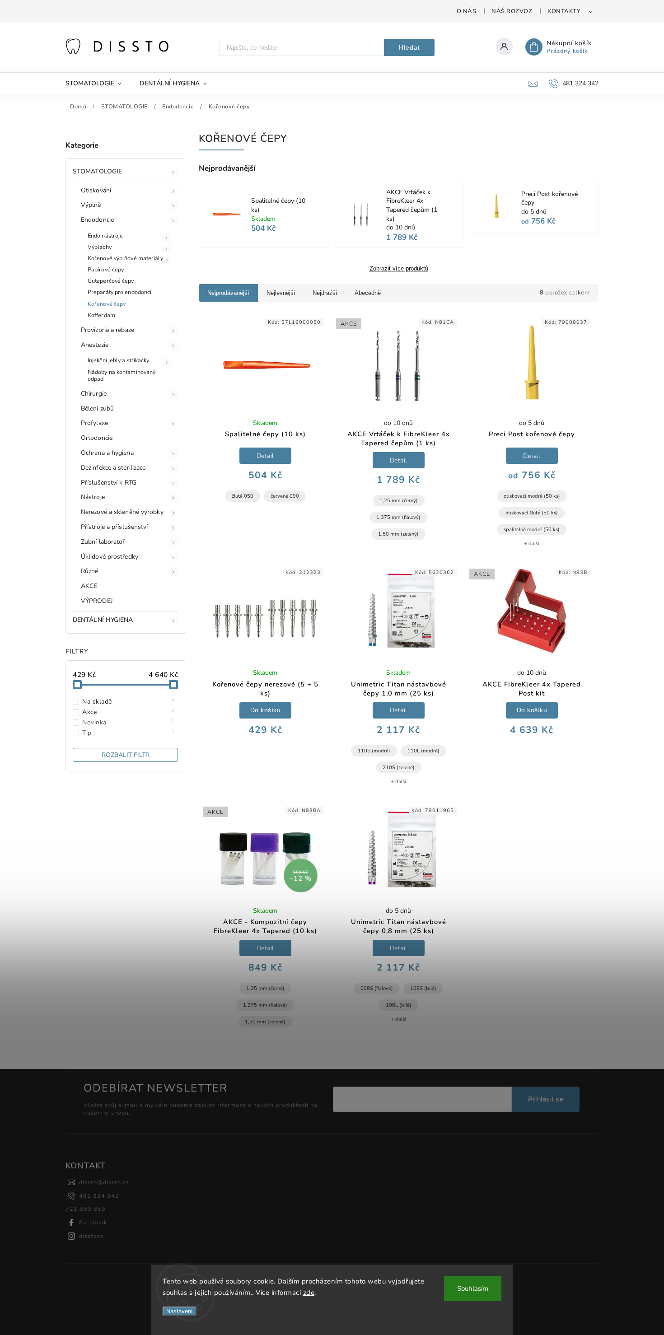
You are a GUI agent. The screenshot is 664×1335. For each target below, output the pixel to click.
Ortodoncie (96, 438)
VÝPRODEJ (97, 601)
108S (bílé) (423, 988)
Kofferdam (101, 315)
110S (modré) (374, 750)
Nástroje (93, 497)
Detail (265, 456)
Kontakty (563, 11)
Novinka (128, 722)
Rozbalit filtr (126, 755)
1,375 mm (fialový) (398, 517)
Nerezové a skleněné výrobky (122, 512)
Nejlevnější (281, 292)
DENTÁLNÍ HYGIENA (103, 620)
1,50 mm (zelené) (265, 1021)
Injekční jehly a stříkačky (119, 360)
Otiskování (96, 190)
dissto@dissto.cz (104, 1182)
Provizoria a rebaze (107, 330)
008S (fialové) (376, 988)
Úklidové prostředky (109, 556)
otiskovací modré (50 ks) (532, 496)
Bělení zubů (97, 408)
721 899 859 (85, 1209)
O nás (467, 11)
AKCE (89, 586)
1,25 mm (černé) (265, 988)
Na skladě (128, 701)
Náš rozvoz (511, 11)
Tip (128, 732)
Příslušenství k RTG (108, 482)
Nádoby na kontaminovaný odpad (121, 375)
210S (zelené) (399, 767)
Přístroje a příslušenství (114, 527)
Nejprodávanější (228, 292)
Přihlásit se (545, 1099)
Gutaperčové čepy (111, 281)
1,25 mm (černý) (398, 500)
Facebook (93, 1222)
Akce (128, 712)
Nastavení (179, 1311)
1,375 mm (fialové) (265, 1005)
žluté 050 (242, 496)
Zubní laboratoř (103, 541)
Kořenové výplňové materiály (125, 258)
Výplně (91, 205)
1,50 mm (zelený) (398, 534)
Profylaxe (94, 423)
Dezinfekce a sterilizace (113, 467)
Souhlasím (472, 1288)
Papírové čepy (106, 269)
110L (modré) (423, 750)
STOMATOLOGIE (97, 171)
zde (309, 1292)
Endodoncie (97, 219)
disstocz (91, 1236)
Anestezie (94, 345)
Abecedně (368, 292)
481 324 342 (99, 1196)
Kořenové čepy (107, 304)
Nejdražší (325, 292)
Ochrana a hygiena (107, 452)
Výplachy (100, 247)
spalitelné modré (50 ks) (532, 529)
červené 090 (285, 496)
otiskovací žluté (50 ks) (531, 512)
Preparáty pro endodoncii (120, 292)
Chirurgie (94, 393)
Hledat (409, 47)
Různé (89, 571)
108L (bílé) (398, 1005)
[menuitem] (98, 83)
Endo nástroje (105, 235)
